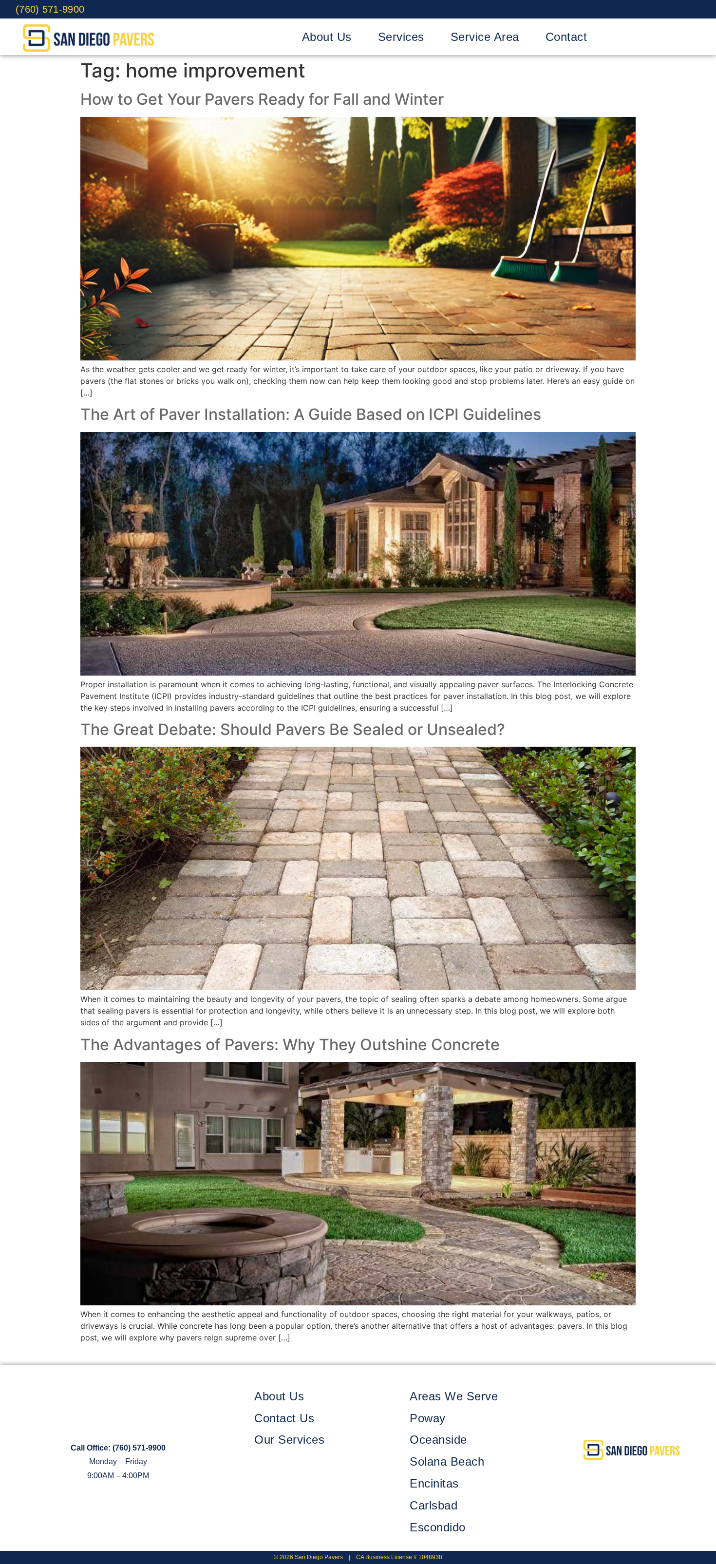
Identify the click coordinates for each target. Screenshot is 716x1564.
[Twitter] (648, 9)
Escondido (438, 1527)
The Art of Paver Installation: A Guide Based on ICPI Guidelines (310, 414)
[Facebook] (626, 9)
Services (401, 36)
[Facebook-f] (601, 1477)
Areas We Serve (454, 1396)
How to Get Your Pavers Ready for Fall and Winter (262, 99)
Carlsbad (433, 1505)
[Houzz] (691, 9)
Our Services (289, 1439)
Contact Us (284, 1418)
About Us (327, 36)
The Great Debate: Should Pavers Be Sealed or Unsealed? (292, 729)
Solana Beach (447, 1461)
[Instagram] (669, 9)
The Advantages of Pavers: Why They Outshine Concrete (290, 1044)
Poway (428, 1418)
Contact (566, 36)
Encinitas (434, 1483)
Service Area (485, 36)
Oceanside (438, 1439)
